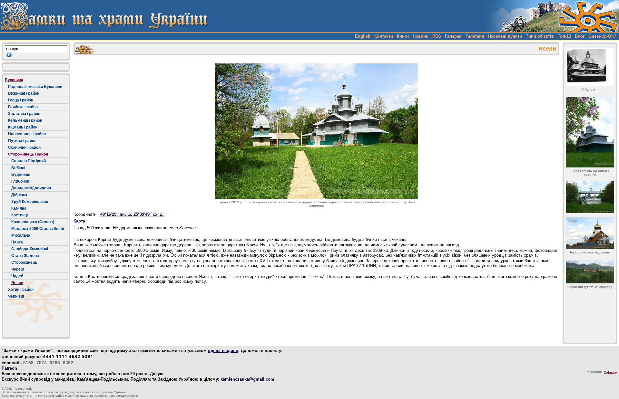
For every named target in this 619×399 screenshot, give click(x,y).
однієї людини (223, 350)
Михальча (20, 235)
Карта (79, 221)
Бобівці (18, 168)
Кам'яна (18, 208)
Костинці (19, 215)
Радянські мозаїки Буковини (35, 86)
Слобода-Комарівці (29, 249)
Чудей (17, 276)
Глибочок (20, 181)
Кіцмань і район (22, 127)
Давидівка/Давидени (31, 188)
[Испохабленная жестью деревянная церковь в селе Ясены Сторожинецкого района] (590, 197)
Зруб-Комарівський (29, 201)
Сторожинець (24, 262)
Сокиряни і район (24, 147)
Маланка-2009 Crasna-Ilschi (37, 228)
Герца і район (20, 100)
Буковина (14, 80)
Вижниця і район (23, 93)
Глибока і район (23, 107)
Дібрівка (19, 195)
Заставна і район (24, 113)
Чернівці (16, 296)
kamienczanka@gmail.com (247, 379)
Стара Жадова (25, 255)
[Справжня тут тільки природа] (590, 271)
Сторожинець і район (28, 154)
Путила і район (22, 140)
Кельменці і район (25, 120)
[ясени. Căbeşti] (590, 233)
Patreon (9, 368)
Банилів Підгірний (28, 161)
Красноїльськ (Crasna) (32, 222)
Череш (17, 269)
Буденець (20, 174)
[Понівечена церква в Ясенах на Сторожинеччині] (590, 132)
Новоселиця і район (27, 134)
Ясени (17, 282)
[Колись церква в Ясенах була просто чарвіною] (590, 67)
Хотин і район (21, 289)
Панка (17, 242)
